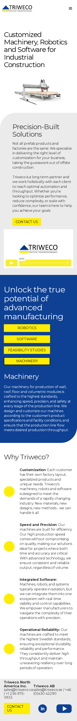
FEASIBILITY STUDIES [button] (27, 350)
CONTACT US (27, 222)
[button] (70, 8)
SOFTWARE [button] (27, 339)
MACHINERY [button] (27, 361)
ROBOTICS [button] (27, 328)
